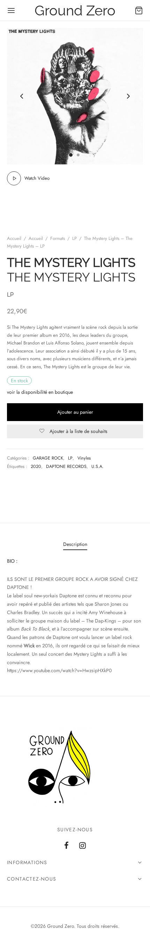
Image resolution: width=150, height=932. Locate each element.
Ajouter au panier (75, 411)
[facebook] (66, 846)
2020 (36, 466)
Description (75, 544)
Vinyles (84, 458)
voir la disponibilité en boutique (40, 392)
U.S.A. (97, 466)
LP (74, 238)
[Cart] (139, 10)
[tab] (75, 544)
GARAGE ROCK (48, 458)
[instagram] (82, 846)
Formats (57, 238)
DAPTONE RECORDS (66, 466)
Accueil (14, 238)
